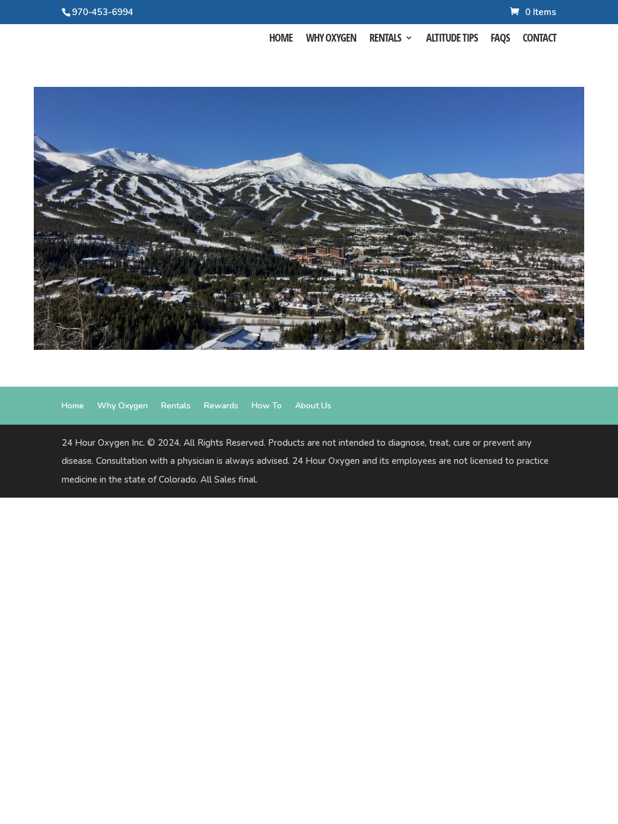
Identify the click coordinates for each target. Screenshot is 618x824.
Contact (539, 39)
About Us (313, 405)
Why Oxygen (331, 39)
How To (267, 405)
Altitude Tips (451, 39)
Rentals (385, 39)
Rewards (221, 405)
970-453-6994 (102, 12)
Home (281, 39)
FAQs (500, 39)
